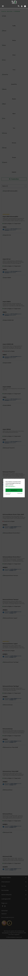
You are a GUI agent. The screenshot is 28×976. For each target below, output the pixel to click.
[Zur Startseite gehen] (14, 2)
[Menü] (2, 6)
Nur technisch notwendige (8, 494)
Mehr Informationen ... (11, 486)
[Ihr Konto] (21, 6)
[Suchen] (18, 6)
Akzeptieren (14, 490)
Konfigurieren (19, 493)
